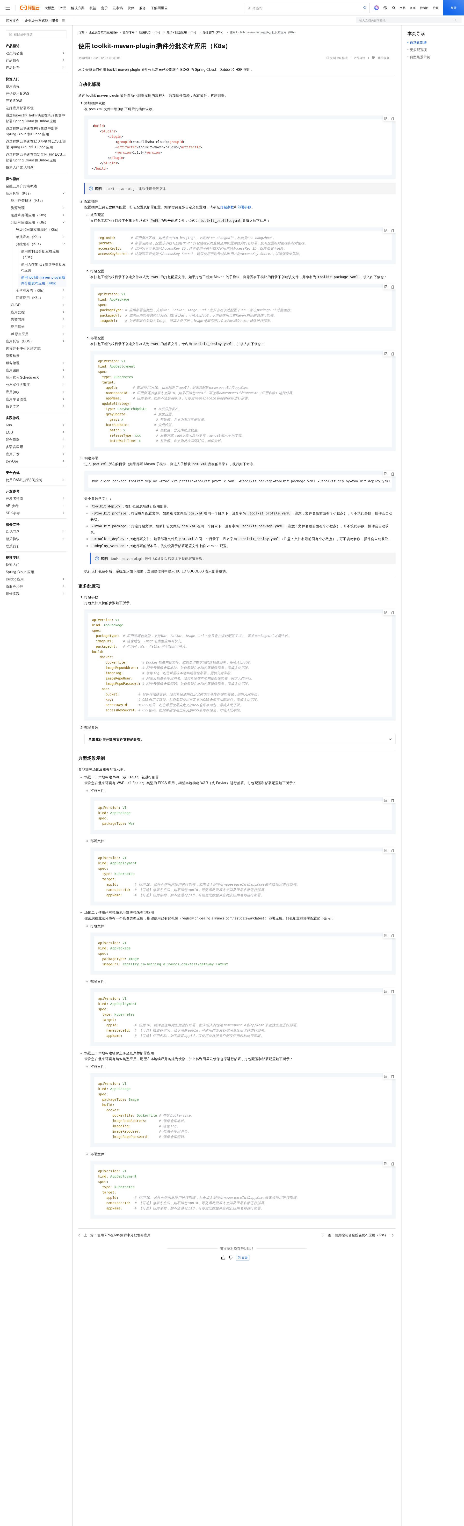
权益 (92, 7)
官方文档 (12, 20)
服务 (142, 7)
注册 (436, 8)
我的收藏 (383, 58)
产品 (62, 7)
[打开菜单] (7, 7)
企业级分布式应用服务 (41, 20)
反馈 (245, 1257)
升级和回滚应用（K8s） (182, 32)
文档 (403, 8)
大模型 (49, 7)
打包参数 (227, 206)
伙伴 (131, 7)
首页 (81, 32)
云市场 (118, 7)
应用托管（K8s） (150, 32)
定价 (104, 7)
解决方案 (78, 7)
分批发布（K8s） (214, 32)
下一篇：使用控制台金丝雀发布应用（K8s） (354, 1234)
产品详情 (359, 58)
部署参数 (245, 206)
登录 (454, 8)
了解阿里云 (159, 7)
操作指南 (128, 32)
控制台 (424, 8)
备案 (413, 8)
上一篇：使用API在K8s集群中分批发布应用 (117, 1234)
